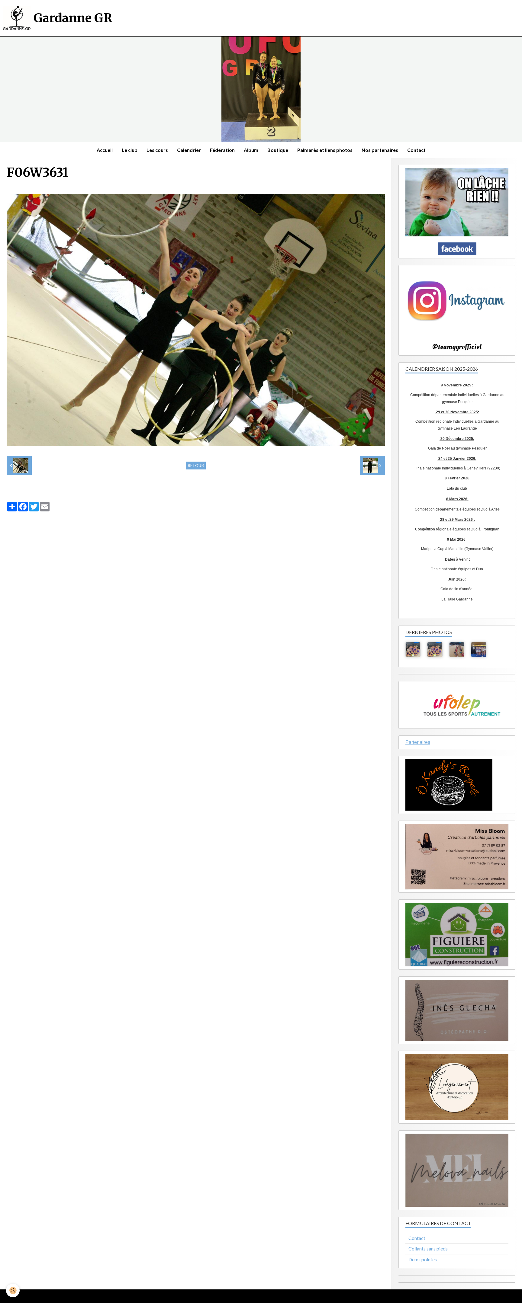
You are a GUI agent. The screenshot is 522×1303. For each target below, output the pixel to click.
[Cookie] (13, 1290)
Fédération (222, 150)
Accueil (105, 150)
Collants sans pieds (428, 1248)
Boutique (277, 150)
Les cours (157, 150)
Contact (416, 150)
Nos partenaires (380, 150)
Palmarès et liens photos (325, 150)
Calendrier (189, 150)
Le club (129, 150)
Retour (196, 465)
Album (251, 150)
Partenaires (417, 742)
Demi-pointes (422, 1259)
